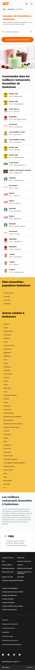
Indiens (6, 384)
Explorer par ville (7, 577)
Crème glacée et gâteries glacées (14, 463)
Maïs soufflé (7, 481)
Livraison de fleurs (8, 599)
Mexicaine (7, 338)
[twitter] (3, 656)
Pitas (5, 477)
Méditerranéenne (9, 466)
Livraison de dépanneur (9, 595)
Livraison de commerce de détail (12, 592)
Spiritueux (7, 484)
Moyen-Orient (8, 470)
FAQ (3, 561)
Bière (5, 441)
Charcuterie (7, 452)
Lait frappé (7, 304)
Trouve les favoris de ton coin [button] (17, 39)
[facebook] (9, 656)
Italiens (6, 381)
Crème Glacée (8, 331)
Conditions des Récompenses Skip (11, 644)
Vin (5, 488)
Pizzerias (6, 377)
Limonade (7, 296)
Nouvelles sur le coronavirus (10, 640)
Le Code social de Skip (8, 628)
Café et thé (7, 449)
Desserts (6, 399)
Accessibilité (5, 632)
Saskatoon (11, 9)
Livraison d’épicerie (8, 602)
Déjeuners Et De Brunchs (11, 427)
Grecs (5, 392)
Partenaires (20, 558)
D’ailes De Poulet (9, 345)
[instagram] (14, 656)
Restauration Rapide (10, 395)
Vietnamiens (8, 349)
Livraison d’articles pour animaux (12, 606)
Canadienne (7, 445)
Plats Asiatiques (9, 420)
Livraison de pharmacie (9, 610)
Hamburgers (8, 409)
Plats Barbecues (9, 413)
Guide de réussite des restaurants (24, 572)
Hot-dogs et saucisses (11, 459)
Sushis (6, 363)
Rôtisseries (7, 406)
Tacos (5, 360)
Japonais (6, 431)
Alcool (6, 342)
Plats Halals (7, 335)
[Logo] (6, 3)
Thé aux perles (8, 293)
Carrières (20, 565)
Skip (4, 9)
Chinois (6, 402)
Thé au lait (7, 300)
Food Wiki (20, 577)
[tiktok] (20, 656)
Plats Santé (7, 388)
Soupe (6, 328)
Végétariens (7, 352)
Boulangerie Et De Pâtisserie (13, 417)
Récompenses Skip (8, 568)
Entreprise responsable (9, 580)
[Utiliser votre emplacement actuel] (30, 32)
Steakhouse (7, 367)
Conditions (5, 620)
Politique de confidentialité (10, 624)
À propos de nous (7, 558)
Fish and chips (8, 456)
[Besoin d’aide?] (26, 4)
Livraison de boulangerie (10, 588)
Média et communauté (24, 568)
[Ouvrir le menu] (31, 4)
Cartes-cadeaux (7, 565)
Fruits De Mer (8, 374)
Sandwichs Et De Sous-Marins (13, 424)
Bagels (6, 438)
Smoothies (19, 9)
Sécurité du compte (7, 636)
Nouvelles (20, 580)
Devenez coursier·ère (24, 561)
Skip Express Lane (8, 572)
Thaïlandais (7, 356)
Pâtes (5, 473)
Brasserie (6, 324)
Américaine (7, 434)
